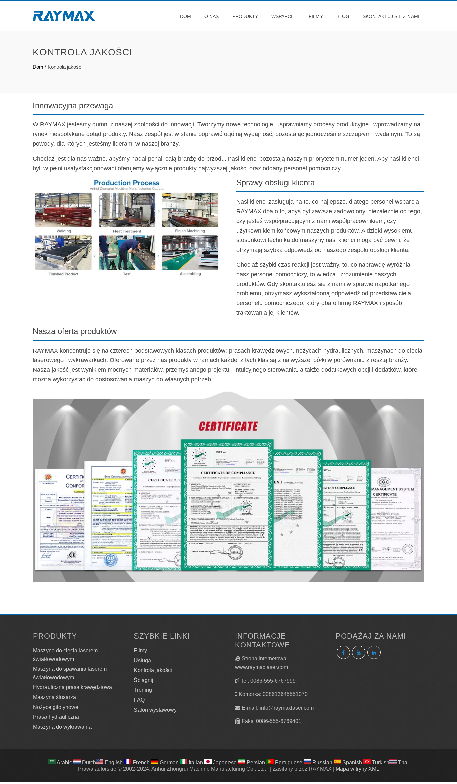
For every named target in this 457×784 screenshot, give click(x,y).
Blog (342, 16)
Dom (185, 16)
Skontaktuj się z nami (391, 16)
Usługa (142, 660)
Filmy (316, 16)
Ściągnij (143, 680)
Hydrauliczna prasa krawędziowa (72, 687)
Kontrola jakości (153, 670)
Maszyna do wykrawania (62, 727)
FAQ (139, 700)
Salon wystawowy (155, 710)
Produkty (245, 16)
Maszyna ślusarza (54, 697)
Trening (143, 690)
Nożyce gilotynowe (55, 707)
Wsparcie (283, 16)
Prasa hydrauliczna (56, 717)
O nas (211, 16)
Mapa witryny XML (357, 769)
